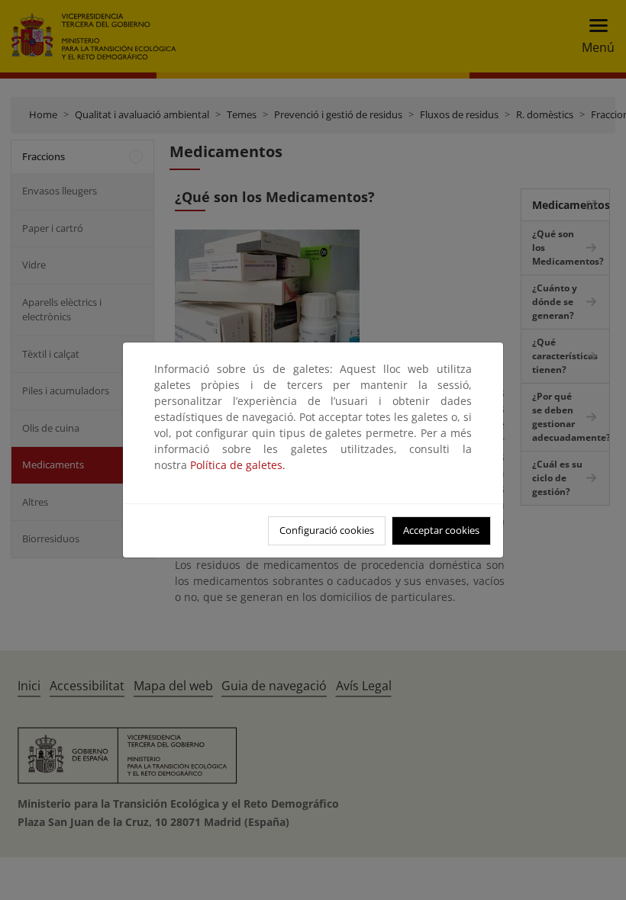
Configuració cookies (326, 530)
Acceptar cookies (441, 530)
